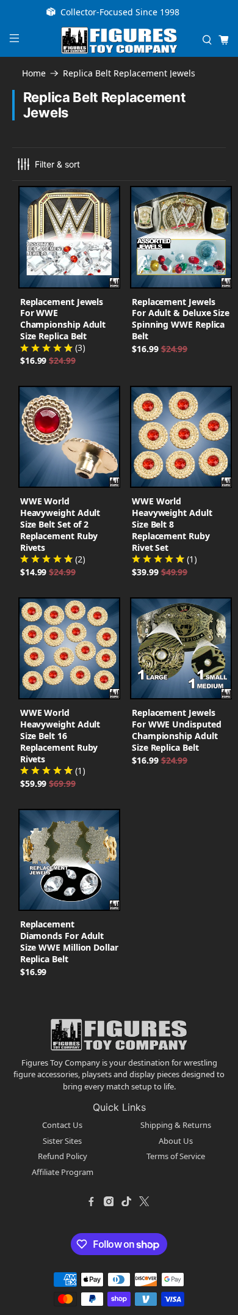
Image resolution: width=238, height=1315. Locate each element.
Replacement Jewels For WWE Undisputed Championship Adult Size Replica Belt (177, 730)
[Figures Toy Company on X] (144, 1201)
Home (34, 73)
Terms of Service (175, 1156)
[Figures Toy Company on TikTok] (126, 1201)
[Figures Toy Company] (119, 40)
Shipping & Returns (175, 1124)
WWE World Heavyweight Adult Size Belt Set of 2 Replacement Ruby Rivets (60, 524)
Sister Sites (62, 1140)
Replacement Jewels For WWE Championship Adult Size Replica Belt (63, 319)
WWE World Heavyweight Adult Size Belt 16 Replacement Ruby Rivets (60, 736)
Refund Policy (62, 1156)
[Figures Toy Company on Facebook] (91, 1201)
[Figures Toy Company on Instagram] (108, 1201)
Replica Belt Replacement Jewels (129, 73)
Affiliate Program (62, 1171)
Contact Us (62, 1124)
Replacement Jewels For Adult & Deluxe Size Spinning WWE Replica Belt (180, 319)
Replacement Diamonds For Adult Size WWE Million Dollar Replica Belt (69, 941)
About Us (176, 1140)
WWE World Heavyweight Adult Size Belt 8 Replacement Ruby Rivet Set (172, 524)
